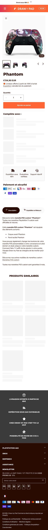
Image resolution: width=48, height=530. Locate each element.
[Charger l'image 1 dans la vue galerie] (6, 64)
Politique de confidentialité (11, 519)
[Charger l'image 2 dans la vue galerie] (15, 64)
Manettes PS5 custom (10, 260)
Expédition (7, 86)
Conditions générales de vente (12, 524)
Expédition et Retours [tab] (33, 210)
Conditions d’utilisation (9, 522)
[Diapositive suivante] (43, 64)
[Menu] (4, 8)
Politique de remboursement (31, 519)
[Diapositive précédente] (38, 64)
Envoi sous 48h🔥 (22, 2)
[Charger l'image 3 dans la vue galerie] (24, 64)
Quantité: (7, 93)
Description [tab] (12, 210)
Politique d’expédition (31, 524)
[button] (42, 8)
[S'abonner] (43, 480)
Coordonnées (6, 527)
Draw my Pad (12, 513)
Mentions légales (24, 522)
